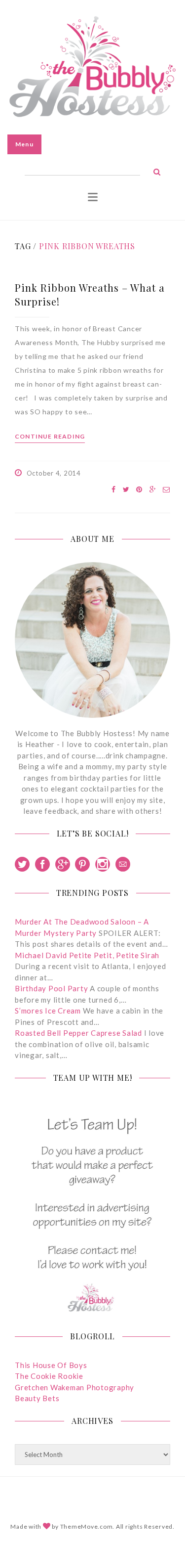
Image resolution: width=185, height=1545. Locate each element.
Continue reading (50, 436)
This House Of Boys (51, 1365)
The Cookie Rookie (49, 1375)
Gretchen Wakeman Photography (74, 1387)
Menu (24, 144)
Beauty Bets (37, 1398)
